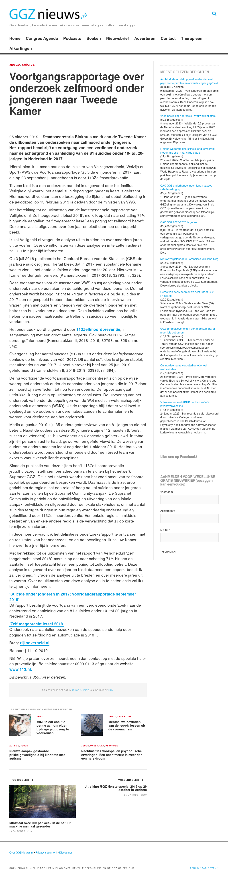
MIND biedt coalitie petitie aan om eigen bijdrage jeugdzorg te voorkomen (53, 727)
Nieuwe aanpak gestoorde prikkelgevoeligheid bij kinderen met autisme (37, 754)
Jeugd (14, 64)
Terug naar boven (203, 868)
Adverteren (144, 38)
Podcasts (72, 38)
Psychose (112, 746)
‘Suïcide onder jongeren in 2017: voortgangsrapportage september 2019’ (72, 596)
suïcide (28, 64)
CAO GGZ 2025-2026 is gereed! (179, 222)
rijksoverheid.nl (34, 642)
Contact (168, 38)
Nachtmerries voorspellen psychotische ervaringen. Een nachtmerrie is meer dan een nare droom (111, 754)
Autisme (14, 746)
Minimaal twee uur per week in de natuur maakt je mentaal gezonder (40, 824)
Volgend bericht (131, 779)
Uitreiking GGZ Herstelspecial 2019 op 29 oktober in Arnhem (115, 788)
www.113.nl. (20, 669)
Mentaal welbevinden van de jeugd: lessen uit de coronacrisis (126, 725)
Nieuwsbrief (117, 38)
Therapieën (191, 38)
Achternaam (167, 510)
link (110, 690)
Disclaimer (65, 852)
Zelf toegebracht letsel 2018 (36, 623)
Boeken (93, 38)
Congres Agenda (42, 38)
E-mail (165, 529)
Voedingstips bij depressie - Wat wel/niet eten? (188, 116)
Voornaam (166, 492)
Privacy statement (46, 852)
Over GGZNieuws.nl (21, 852)
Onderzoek (125, 717)
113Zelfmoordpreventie (98, 329)
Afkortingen (20, 48)
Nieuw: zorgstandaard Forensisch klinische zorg (189, 259)
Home (14, 38)
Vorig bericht (23, 779)
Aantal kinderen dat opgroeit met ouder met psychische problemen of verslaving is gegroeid (189, 81)
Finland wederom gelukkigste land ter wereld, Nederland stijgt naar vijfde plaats (187, 150)
